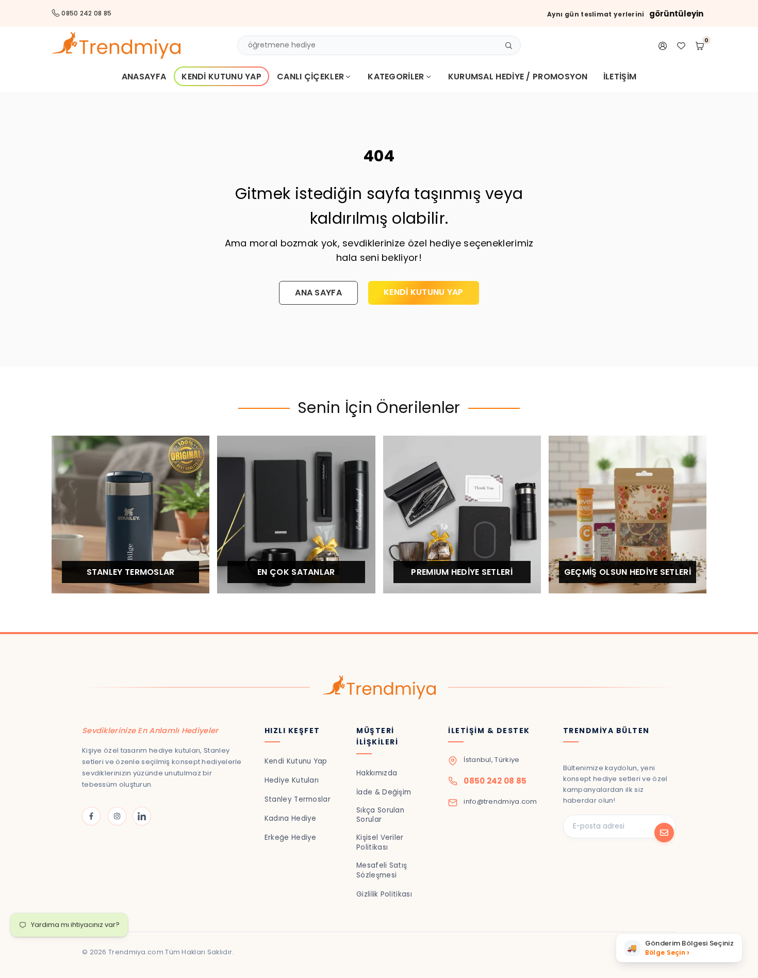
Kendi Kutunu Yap (221, 76)
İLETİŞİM (619, 76)
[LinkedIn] (142, 816)
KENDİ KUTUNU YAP (424, 292)
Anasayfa (144, 76)
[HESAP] (662, 45)
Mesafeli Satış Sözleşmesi (381, 870)
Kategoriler (396, 76)
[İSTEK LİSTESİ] (681, 45)
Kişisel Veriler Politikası (380, 842)
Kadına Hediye (291, 818)
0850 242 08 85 (495, 780)
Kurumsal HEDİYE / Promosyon (518, 76)
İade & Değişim (383, 792)
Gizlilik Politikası (384, 894)
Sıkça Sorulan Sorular (380, 815)
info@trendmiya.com (500, 801)
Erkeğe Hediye (291, 837)
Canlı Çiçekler (310, 76)
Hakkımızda (376, 773)
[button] (679, 948)
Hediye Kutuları (292, 780)
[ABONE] (664, 832)
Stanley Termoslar (298, 799)
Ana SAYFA (318, 293)
